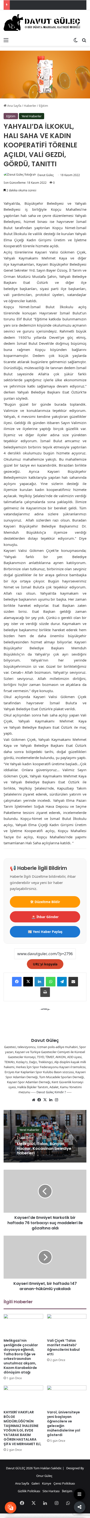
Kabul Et (34, 1500)
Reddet (57, 1500)
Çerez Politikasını (61, 1484)
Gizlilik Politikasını (29, 1484)
